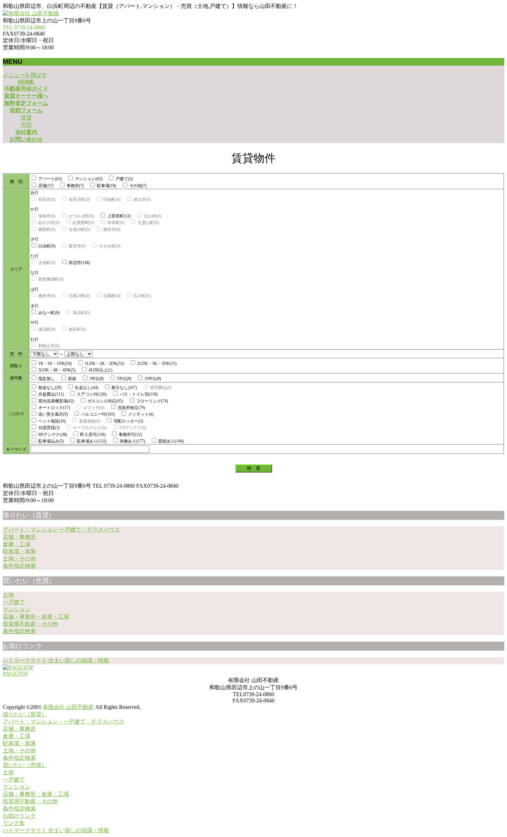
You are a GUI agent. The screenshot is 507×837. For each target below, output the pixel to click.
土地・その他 (19, 559)
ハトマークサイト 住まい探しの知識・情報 (56, 660)
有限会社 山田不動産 (68, 707)
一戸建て (14, 602)
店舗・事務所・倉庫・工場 (36, 617)
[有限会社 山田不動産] (31, 13)
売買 (26, 125)
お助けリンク (19, 816)
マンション (16, 609)
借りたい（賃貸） (25, 714)
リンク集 (14, 823)
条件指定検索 (19, 566)
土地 (8, 595)
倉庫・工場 (16, 544)
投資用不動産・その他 (30, 624)
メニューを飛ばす (25, 75)
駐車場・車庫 (19, 551)
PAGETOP (15, 674)
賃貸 (26, 117)
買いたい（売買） (25, 765)
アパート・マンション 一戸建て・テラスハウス (61, 530)
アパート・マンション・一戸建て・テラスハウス (63, 721)
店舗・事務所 (19, 537)
